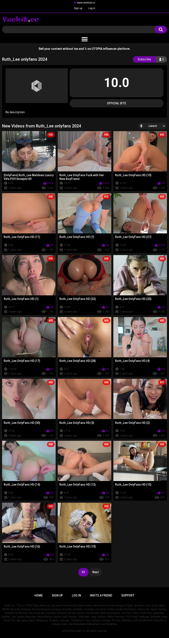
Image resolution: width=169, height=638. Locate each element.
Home (38, 595)
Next (95, 572)
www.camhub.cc (86, 2)
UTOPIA (97, 48)
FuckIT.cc (80, 631)
